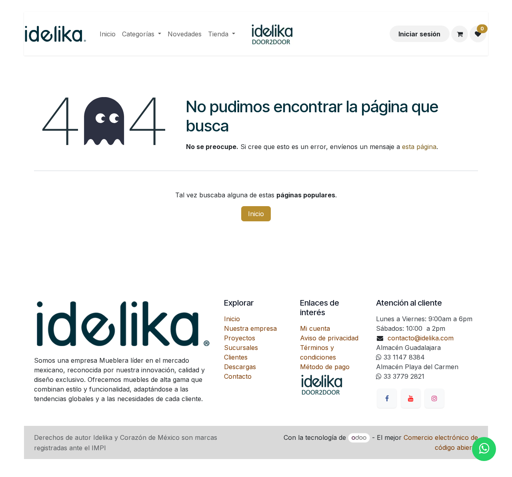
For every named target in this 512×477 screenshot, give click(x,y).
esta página (419, 147)
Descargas (240, 367)
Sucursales (241, 348)
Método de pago (325, 367)
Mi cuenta (315, 328)
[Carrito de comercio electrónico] (459, 34)
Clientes (236, 357)
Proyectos (239, 338)
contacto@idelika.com (421, 338)
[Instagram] (434, 398)
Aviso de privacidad (329, 338)
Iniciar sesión (419, 34)
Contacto (238, 376)
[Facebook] (386, 398)
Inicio (256, 214)
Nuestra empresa (250, 328)
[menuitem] (107, 34)
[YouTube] (410, 398)
